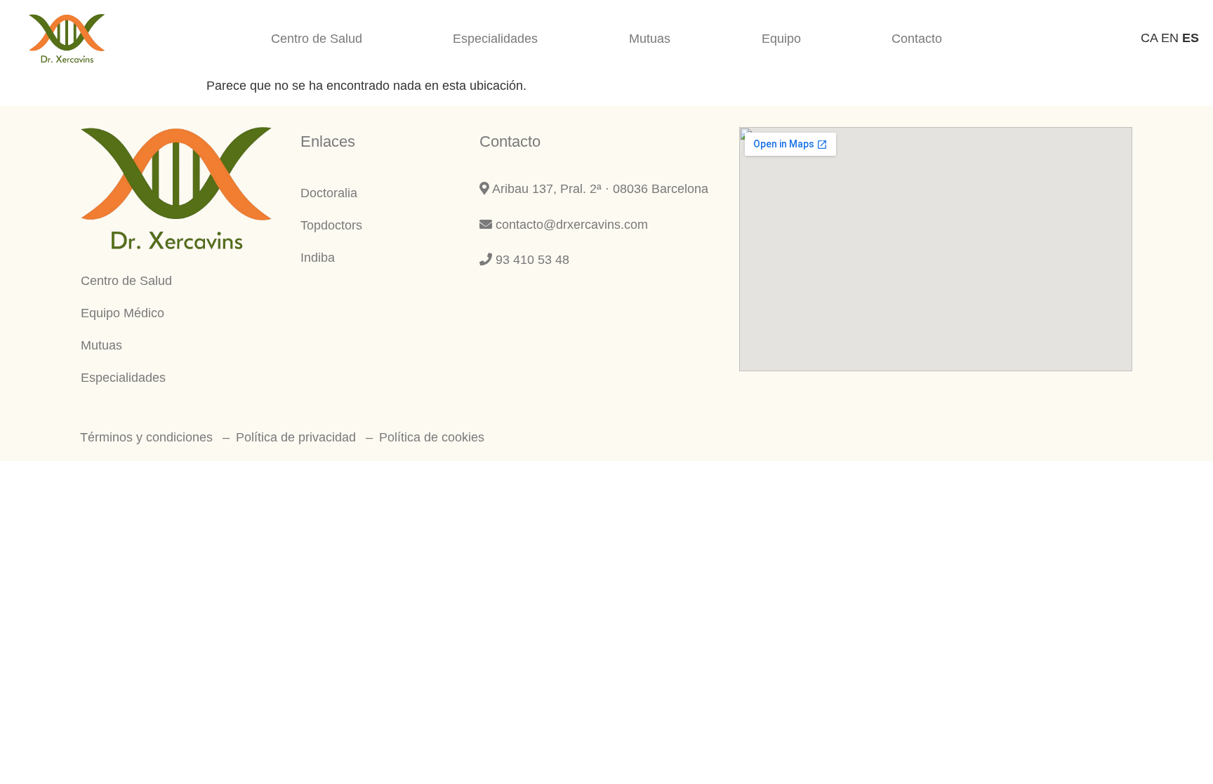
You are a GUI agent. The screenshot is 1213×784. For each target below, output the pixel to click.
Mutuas (649, 39)
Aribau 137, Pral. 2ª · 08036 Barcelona (598, 189)
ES (1190, 38)
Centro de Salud (316, 39)
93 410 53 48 (530, 260)
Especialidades (495, 39)
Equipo (781, 39)
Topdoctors (331, 225)
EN (1170, 38)
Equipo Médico (122, 313)
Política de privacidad (296, 437)
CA (1149, 38)
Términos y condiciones (146, 437)
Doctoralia (328, 193)
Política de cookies (431, 437)
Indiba (317, 258)
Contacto (916, 39)
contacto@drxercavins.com (570, 225)
